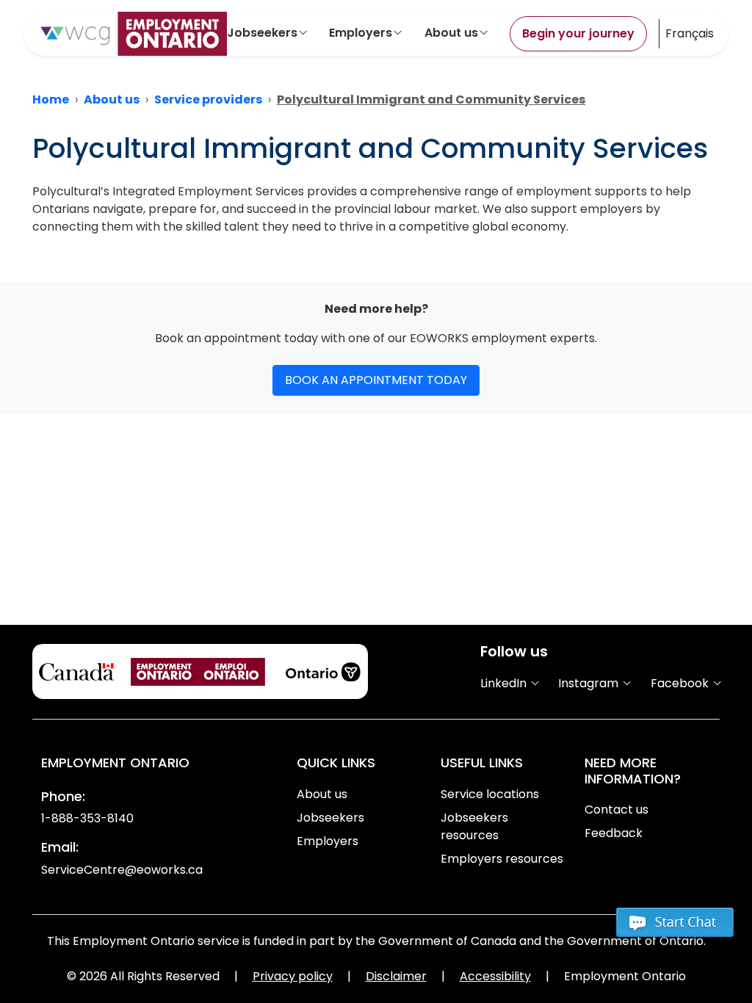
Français (689, 33)
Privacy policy (293, 976)
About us (451, 32)
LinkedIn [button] (504, 683)
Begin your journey (578, 33)
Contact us (616, 809)
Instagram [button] (589, 683)
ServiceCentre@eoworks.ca (122, 869)
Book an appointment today (376, 380)
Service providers (208, 99)
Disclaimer (396, 976)
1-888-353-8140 (87, 818)
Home (50, 99)
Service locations (490, 794)
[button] (674, 928)
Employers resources (502, 858)
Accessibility (495, 976)
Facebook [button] (681, 683)
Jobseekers (262, 32)
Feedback (614, 833)
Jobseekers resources (474, 826)
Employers (360, 32)
